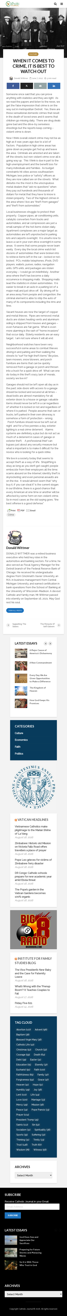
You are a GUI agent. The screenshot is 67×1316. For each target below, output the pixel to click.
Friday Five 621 (23, 1003)
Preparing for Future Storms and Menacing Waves (30, 1252)
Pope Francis (40, 1109)
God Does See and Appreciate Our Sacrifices (28, 1240)
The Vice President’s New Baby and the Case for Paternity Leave (33, 973)
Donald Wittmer (21, 78)
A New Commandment (41, 662)
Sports (22, 1134)
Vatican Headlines (33, 819)
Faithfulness (25, 1074)
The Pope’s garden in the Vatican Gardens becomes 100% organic (30, 893)
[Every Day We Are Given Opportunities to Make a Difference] (21, 678)
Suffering (38, 1134)
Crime (11, 514)
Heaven (22, 1084)
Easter (35, 1059)
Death (39, 1054)
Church (41, 1049)
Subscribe (13, 1215)
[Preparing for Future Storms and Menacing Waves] (11, 1252)
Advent (41, 1029)
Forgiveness (25, 1079)
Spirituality (42, 1129)
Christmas (23, 1049)
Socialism (23, 1129)
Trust (22, 1144)
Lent (21, 1094)
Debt (21, 1059)
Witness (40, 1149)
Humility (23, 1089)
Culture (33, 54)
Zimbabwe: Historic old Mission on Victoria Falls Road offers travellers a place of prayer (33, 847)
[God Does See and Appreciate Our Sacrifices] (11, 1240)
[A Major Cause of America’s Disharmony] (21, 653)
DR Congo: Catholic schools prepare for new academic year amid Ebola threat (33, 876)
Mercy (22, 1104)
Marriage (38, 1099)
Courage (23, 1054)
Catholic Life (25, 1044)
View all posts (15, 610)
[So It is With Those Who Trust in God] (11, 1265)
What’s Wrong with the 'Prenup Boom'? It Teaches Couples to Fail (32, 990)
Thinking (22, 1139)
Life (35, 1094)
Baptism (22, 1034)
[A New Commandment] (21, 665)
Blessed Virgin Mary (29, 1039)
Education (23, 1064)
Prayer (22, 1114)
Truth (37, 1144)
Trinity (38, 1139)
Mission (38, 1104)
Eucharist (23, 1069)
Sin (36, 1124)
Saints (22, 1124)
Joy (38, 1089)
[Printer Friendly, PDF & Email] (21, 510)
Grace (43, 1079)
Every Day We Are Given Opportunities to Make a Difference (40, 678)
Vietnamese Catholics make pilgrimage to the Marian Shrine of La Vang (33, 830)
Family (43, 1074)
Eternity (41, 1064)
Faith (39, 1069)
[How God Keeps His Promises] (21, 703)
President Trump (27, 1119)
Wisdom (22, 1149)
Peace (22, 1109)
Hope (38, 1084)
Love (21, 1099)
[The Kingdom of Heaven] (21, 690)
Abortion (23, 1029)
